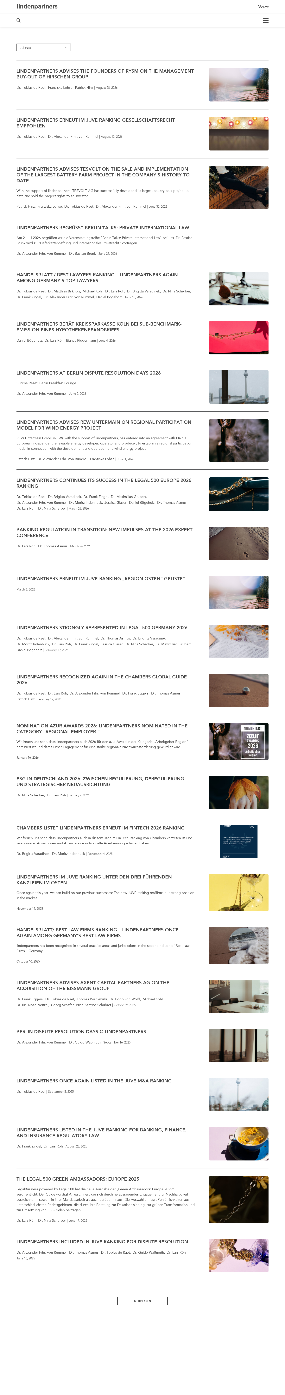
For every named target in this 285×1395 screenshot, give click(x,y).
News (263, 6)
